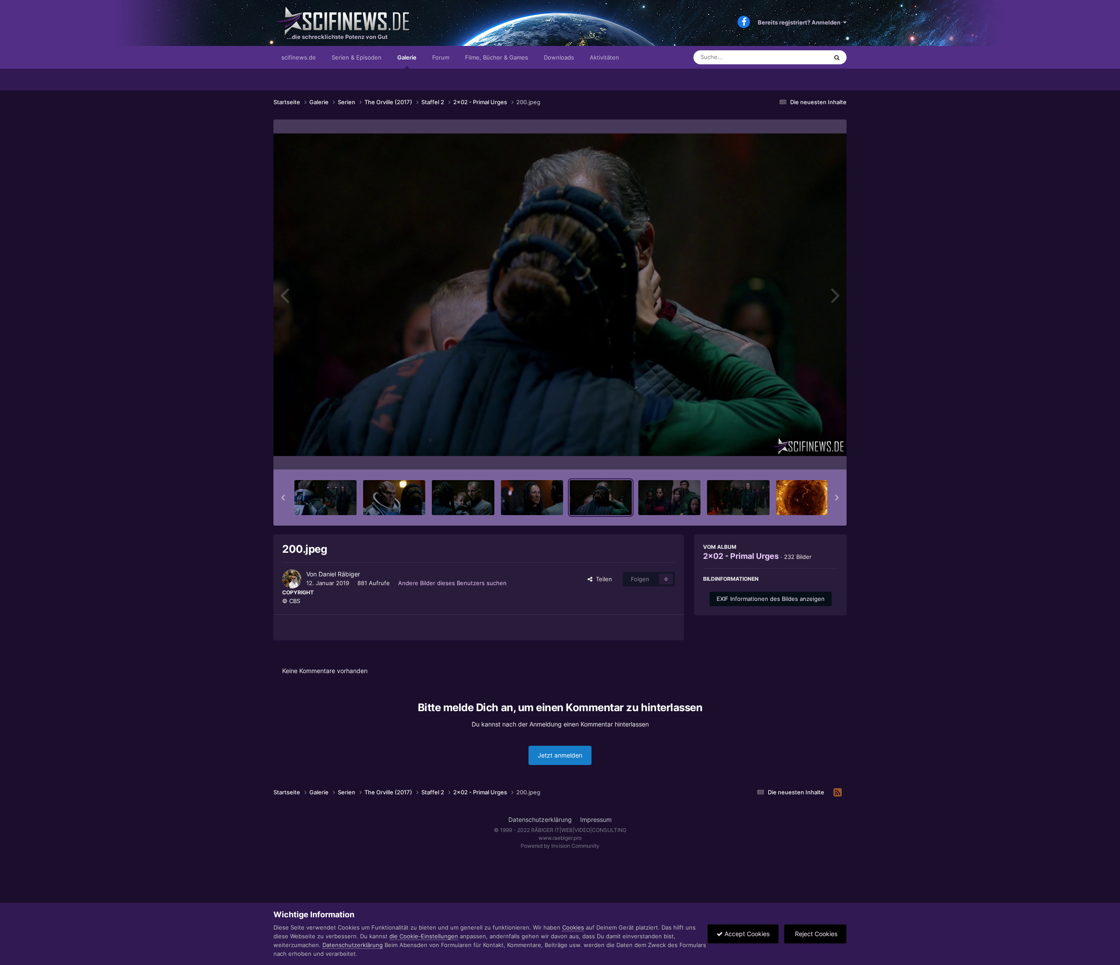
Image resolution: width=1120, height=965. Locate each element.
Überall (807, 57)
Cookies (573, 927)
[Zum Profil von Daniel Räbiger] (291, 579)
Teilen (602, 579)
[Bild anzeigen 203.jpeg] (807, 497)
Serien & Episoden (357, 57)
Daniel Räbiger (339, 574)
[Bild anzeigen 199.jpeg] (532, 497)
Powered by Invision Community (560, 845)
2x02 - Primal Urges (741, 556)
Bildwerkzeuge (807, 453)
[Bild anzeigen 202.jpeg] (738, 497)
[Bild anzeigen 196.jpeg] (325, 497)
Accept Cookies (746, 933)
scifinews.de (298, 57)
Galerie (406, 57)
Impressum (596, 819)
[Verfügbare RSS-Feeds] (838, 792)
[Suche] (837, 57)
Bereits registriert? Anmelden (800, 22)
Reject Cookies (815, 933)
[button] (283, 497)
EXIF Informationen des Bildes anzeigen (771, 598)
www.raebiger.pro (560, 838)
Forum (440, 57)
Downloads (559, 57)
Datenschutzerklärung (540, 819)
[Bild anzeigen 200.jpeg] (601, 497)
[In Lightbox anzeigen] (560, 294)
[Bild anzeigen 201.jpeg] (669, 497)
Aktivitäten (604, 57)
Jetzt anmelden (560, 755)
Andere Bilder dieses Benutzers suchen (452, 582)
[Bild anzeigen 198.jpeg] (463, 497)
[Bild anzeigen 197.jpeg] (394, 497)
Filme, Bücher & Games (496, 57)
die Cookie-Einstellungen (423, 936)
